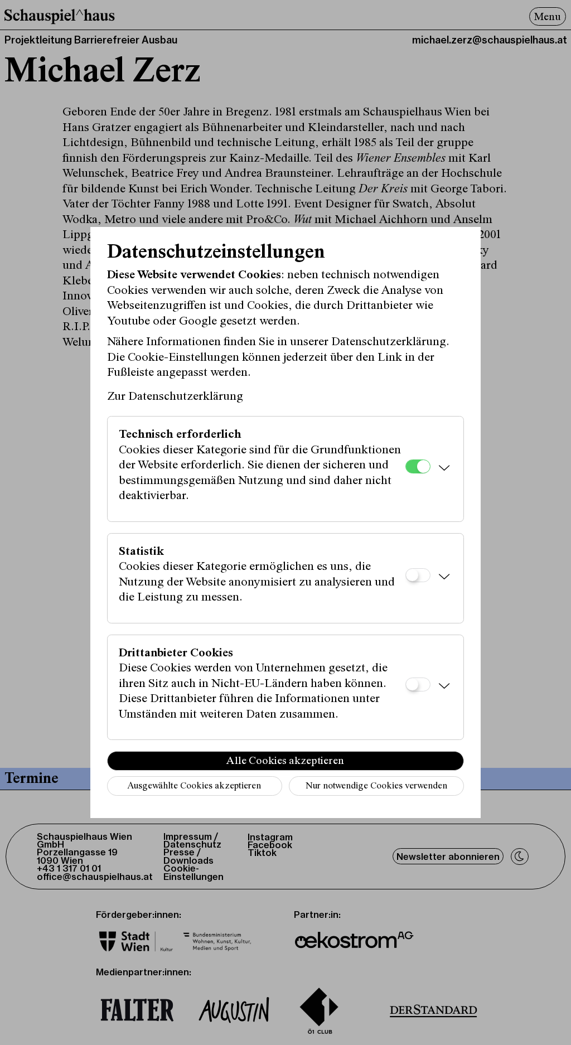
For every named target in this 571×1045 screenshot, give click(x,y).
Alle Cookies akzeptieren (285, 761)
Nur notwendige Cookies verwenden (376, 786)
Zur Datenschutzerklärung (175, 397)
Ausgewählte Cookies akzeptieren (194, 786)
